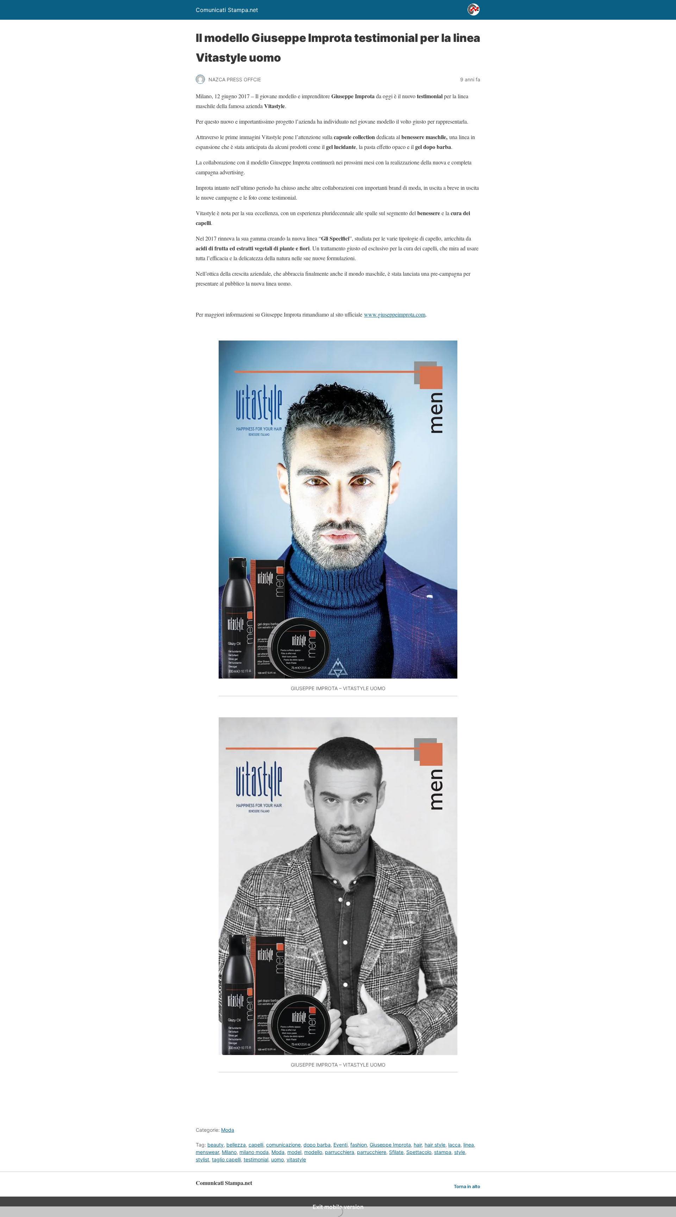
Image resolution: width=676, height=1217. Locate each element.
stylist (202, 1159)
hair (418, 1145)
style (459, 1152)
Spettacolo (418, 1152)
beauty (215, 1145)
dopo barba (317, 1145)
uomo (277, 1159)
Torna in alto (467, 1186)
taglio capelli (226, 1159)
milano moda (254, 1152)
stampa (442, 1152)
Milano (229, 1152)
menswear (207, 1152)
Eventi (340, 1145)
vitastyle (296, 1159)
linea (468, 1145)
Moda (227, 1130)
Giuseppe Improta (390, 1145)
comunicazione (283, 1145)
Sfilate (396, 1152)
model (294, 1152)
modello (313, 1152)
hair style (435, 1145)
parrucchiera (339, 1152)
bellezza (236, 1145)
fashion (358, 1145)
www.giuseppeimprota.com (394, 314)
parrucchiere (371, 1152)
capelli (256, 1145)
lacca (454, 1145)
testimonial (256, 1159)
